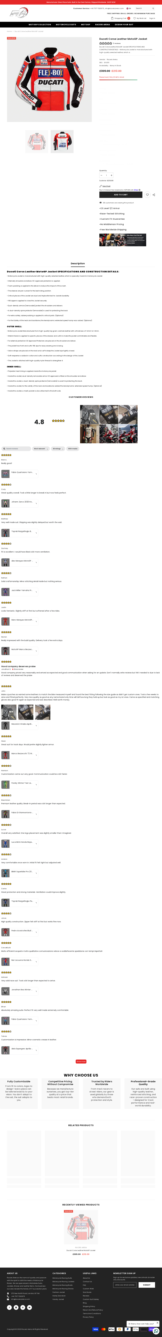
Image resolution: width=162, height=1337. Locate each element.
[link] (19, 1093)
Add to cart (121, 194)
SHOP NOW (111, 2)
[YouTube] (29, 1307)
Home (9, 31)
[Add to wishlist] (147, 195)
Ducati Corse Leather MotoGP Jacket (81, 1250)
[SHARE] (153, 195)
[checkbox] (72, 448)
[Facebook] (9, 1307)
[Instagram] (16, 1307)
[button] (89, 414)
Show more (81, 1061)
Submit (147, 1285)
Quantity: (103, 171)
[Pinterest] (22, 1307)
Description (78, 263)
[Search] (145, 8)
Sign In (152, 18)
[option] (49, 79)
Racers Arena (112, 59)
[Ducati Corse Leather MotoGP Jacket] (81, 1227)
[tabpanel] (81, 756)
